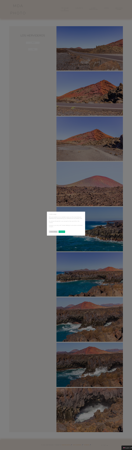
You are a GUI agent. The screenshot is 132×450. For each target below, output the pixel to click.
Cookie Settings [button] (53, 231)
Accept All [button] (62, 231)
